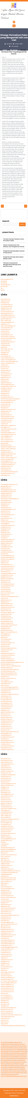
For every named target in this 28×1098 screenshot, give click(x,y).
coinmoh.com (5, 899)
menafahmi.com (6, 952)
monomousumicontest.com (9, 625)
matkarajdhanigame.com (8, 509)
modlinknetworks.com (7, 721)
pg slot (24, 1048)
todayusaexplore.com (7, 764)
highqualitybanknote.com (8, 935)
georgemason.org (6, 486)
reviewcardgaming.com (8, 660)
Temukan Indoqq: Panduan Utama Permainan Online (13, 240)
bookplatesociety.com (7, 828)
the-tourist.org (5, 351)
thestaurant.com (6, 692)
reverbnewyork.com (7, 796)
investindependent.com (8, 944)
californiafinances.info (7, 418)
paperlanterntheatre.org (8, 878)
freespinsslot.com (6, 550)
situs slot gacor (5, 1049)
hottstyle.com (5, 938)
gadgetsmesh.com (6, 577)
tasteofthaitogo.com (7, 402)
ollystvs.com (4, 598)
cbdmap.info (4, 506)
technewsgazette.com (7, 384)
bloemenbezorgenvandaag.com (10, 399)
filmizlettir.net (5, 303)
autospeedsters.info (7, 621)
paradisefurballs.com (7, 552)
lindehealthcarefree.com (8, 491)
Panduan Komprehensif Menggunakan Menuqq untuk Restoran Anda (12, 264)
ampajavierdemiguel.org (8, 775)
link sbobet (7, 1048)
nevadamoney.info (6, 422)
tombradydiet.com (6, 823)
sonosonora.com (6, 831)
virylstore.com (5, 331)
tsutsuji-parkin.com (6, 865)
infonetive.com (5, 413)
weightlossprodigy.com (7, 539)
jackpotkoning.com (6, 719)
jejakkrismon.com (6, 377)
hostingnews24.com (7, 936)
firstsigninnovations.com (8, 317)
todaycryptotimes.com (8, 977)
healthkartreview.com (7, 931)
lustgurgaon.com (6, 529)
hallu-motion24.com (7, 440)
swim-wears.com (6, 320)
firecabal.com (5, 920)
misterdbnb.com (6, 683)
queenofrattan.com (6, 605)
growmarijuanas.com (7, 570)
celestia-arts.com (6, 310)
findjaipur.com (5, 787)
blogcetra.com (5, 595)
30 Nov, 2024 (19, 44)
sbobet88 (4, 1065)
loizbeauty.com (5, 372)
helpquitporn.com (6, 933)
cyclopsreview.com (6, 901)
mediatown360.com (7, 452)
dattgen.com (5, 903)
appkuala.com (5, 393)
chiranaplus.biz (5, 431)
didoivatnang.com (6, 904)
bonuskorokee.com (6, 701)
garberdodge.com (6, 319)
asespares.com (5, 890)
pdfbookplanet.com (7, 603)
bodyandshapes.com (7, 1013)
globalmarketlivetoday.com (9, 924)
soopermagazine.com (7, 984)
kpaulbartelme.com (7, 667)
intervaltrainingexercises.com (9, 687)
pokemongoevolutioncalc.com (10, 732)
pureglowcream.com (7, 397)
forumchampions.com (7, 311)
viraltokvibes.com (6, 340)
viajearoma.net (5, 863)
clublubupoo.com (6, 696)
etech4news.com (6, 913)
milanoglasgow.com (7, 436)
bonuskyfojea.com (6, 700)
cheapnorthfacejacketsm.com (10, 819)
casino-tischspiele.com (8, 363)
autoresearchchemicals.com (9, 472)
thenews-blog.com (6, 976)
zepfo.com (4, 970)
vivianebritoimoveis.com (8, 342)
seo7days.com (5, 395)
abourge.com (5, 883)
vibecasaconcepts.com (8, 643)
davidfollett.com (6, 792)
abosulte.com (5, 1002)
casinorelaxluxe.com (7, 705)
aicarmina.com (5, 782)
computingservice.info (7, 586)
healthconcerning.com (7, 559)
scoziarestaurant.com (7, 992)
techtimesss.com (6, 329)
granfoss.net (4, 443)
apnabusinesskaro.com (8, 473)
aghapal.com (5, 858)
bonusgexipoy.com (6, 703)
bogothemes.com (6, 814)
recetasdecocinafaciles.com (9, 872)
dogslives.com (5, 602)
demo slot (4, 1064)
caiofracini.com (5, 587)
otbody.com (4, 365)
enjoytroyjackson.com (7, 910)
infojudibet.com (5, 504)
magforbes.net (5, 344)
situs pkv (12, 1044)
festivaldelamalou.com (7, 315)
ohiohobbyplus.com (6, 812)
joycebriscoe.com (6, 780)
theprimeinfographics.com (9, 673)
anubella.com (5, 1006)
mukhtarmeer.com (6, 954)
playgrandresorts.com (7, 742)
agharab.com (5, 867)
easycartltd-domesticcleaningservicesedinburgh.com (13, 1024)
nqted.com (4, 958)
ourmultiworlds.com (7, 304)
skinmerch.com (5, 798)
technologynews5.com (7, 972)
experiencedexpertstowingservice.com (12, 662)
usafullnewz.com (6, 759)
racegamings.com (6, 735)
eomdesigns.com (6, 634)
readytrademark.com (7, 988)
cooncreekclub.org (6, 306)
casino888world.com (7, 682)
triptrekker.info (5, 635)
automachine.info (6, 619)
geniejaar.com (5, 531)
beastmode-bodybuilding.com (10, 499)
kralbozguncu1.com (6, 945)
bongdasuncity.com (7, 547)
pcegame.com (5, 963)
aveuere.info (4, 554)
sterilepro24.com (6, 657)
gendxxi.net (4, 637)
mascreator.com (6, 951)
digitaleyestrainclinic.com (8, 454)
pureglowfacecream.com (8, 386)
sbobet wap (11, 1064)
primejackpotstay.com (7, 737)
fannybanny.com (6, 716)
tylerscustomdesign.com (8, 326)
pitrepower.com (5, 450)
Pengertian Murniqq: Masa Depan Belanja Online (13, 257)
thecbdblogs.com (6, 470)
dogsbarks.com (5, 906)
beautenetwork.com (7, 1009)
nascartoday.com (6, 956)
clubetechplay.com (6, 707)
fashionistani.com (6, 917)
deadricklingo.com (6, 627)
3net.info (3, 842)
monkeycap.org (5, 345)
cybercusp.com (5, 1018)
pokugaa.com (5, 739)
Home (5, 50)
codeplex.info (5, 844)
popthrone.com (5, 511)
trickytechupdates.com (8, 464)
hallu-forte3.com (6, 438)
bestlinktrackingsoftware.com (10, 694)
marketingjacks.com (7, 461)
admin (10, 44)
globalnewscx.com (6, 600)
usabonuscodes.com (7, 979)
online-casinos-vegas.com (9, 457)
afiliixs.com (4, 885)
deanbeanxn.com (6, 507)
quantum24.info (5, 644)
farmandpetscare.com (7, 584)
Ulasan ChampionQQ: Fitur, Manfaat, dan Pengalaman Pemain (13, 246)
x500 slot (17, 1046)
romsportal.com (6, 744)
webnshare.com (5, 571)
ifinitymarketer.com (7, 717)
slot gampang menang (10, 1074)
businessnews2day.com (8, 653)
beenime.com (5, 676)
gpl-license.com (5, 926)
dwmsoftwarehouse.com (8, 908)
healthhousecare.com (7, 929)
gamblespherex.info (7, 630)
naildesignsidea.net (6, 874)
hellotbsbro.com (6, 582)
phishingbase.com (6, 733)
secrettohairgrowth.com (8, 400)
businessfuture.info (6, 502)
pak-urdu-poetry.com (7, 593)
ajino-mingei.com (6, 815)
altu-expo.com (5, 860)
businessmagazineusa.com (9, 648)
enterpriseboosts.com (7, 358)
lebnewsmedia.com (6, 830)
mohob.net (4, 538)
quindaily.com (5, 1000)
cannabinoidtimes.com (7, 555)
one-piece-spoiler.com (8, 612)
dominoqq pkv (15, 1069)
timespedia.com (5, 376)
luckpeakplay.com (6, 726)
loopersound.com (6, 805)
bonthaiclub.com (6, 824)
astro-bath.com (5, 856)
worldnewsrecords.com (8, 655)
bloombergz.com (6, 356)
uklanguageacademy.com (8, 490)
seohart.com (4, 993)
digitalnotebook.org (6, 543)
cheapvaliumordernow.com (9, 675)
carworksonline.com (7, 328)
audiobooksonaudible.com (8, 1008)
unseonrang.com (6, 591)
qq (1, 288)
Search (5, 221)
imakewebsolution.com (7, 515)
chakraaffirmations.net (7, 525)
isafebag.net (4, 354)
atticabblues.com (6, 894)
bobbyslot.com (5, 532)
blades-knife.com (6, 611)
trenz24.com (4, 368)
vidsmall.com (5, 651)
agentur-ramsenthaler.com (9, 632)
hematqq (15, 1067)
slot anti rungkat (15, 1049)
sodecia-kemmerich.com (8, 678)
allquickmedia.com (6, 383)
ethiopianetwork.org (7, 575)
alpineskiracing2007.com (8, 447)
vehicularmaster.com (7, 771)
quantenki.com (5, 646)
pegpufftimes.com (6, 308)
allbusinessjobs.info (6, 493)
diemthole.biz (5, 379)
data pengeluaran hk (7, 279)
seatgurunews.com (6, 840)
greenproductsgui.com (7, 557)
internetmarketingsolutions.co (10, 596)
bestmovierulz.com (6, 801)
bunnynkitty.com (6, 404)
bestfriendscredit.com (7, 851)
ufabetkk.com (5, 381)
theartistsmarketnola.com (9, 429)
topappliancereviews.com (8, 463)
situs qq (3, 1053)
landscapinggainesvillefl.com (9, 947)
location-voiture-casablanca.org (10, 666)
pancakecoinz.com (6, 518)
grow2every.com (6, 928)
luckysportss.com (6, 724)
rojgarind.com (5, 561)
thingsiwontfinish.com (7, 749)
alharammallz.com (6, 887)
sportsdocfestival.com (7, 746)
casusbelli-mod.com (7, 826)
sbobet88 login (12, 1065)
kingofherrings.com (6, 388)
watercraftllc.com (6, 881)
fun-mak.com (5, 680)
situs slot (23, 1049)
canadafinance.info (6, 420)
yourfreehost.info (6, 817)
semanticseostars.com (7, 566)
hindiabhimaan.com (6, 466)
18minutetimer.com (6, 564)
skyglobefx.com (5, 628)
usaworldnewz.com (6, 762)
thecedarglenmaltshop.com (9, 484)
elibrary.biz (4, 853)
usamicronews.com (6, 728)
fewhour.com (5, 563)
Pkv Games (14, 46)
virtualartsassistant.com (8, 671)
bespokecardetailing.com (8, 849)
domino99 (9, 1042)
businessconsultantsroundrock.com (11, 1015)
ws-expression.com (6, 967)
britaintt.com (5, 1020)
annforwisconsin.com (7, 785)
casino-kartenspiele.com (8, 360)
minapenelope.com (6, 807)
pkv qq (3, 1042)
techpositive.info (6, 589)
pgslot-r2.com (5, 965)
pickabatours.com (6, 497)
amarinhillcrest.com (7, 349)
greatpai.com (5, 876)
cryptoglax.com (5, 810)
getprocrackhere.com (7, 712)
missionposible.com (6, 456)
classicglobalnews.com (7, 1016)
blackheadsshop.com (7, 664)
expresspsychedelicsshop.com (10, 915)
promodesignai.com (7, 997)
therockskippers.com (7, 441)
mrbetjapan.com (6, 390)
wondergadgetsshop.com (8, 839)
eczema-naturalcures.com (9, 855)
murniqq (9, 1067)
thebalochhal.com (6, 769)
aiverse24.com (5, 1004)
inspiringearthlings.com (8, 942)
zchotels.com (5, 968)
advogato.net (5, 352)
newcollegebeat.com (7, 794)
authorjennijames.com (7, 862)
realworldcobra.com (7, 618)
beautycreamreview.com (8, 897)
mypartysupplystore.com (8, 783)
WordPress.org (14, 1096)
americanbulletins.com (7, 888)
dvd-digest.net (5, 427)
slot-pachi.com (5, 548)
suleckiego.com (5, 475)
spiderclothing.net (6, 837)
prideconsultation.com (7, 522)
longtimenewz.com (6, 723)
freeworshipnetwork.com (8, 880)
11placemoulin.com (6, 534)
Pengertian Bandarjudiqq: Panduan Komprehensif (13, 251)
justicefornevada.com (7, 579)
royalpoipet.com (6, 691)
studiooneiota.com (6, 614)
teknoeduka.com (6, 974)
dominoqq (4, 281)
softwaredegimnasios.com (8, 983)
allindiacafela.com (6, 445)
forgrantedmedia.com (7, 322)
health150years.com (7, 335)
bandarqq (4, 283)
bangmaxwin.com (6, 411)
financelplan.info (6, 500)
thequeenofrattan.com (7, 607)
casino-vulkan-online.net (8, 448)
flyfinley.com (4, 520)
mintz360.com (5, 536)
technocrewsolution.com (8, 338)
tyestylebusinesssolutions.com (10, 689)
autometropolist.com (7, 896)
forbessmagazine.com (7, 922)
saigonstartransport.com (8, 409)
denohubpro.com (6, 609)
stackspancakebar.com (8, 432)
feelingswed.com (6, 919)
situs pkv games (5, 285)
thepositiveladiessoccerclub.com (10, 871)
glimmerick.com (5, 791)
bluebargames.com (6, 313)
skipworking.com (6, 370)
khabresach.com (6, 468)
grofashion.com (5, 730)
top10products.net (6, 495)
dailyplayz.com (5, 710)
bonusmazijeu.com (6, 698)
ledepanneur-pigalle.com (8, 425)
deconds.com (5, 1022)
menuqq (3, 1067)
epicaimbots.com (6, 912)
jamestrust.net (5, 367)
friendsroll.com (5, 835)
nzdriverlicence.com (7, 960)
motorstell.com (5, 333)
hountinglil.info (5, 523)
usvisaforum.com (6, 799)
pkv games (4, 286)
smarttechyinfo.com (7, 541)
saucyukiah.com (5, 299)
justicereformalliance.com (8, 808)
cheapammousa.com (7, 869)
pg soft (19, 1048)
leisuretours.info (5, 580)
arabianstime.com (6, 892)
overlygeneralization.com (8, 573)
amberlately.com (6, 778)
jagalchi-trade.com (6, 803)
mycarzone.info (5, 641)
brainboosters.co (6, 776)
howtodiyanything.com (7, 940)
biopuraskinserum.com (7, 416)
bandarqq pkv (17, 1042)
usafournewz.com (6, 767)
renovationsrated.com (7, 990)
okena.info (4, 846)
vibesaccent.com (6, 773)
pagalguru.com (5, 961)
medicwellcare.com (7, 650)
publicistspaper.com (7, 999)
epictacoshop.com (6, 415)
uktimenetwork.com (7, 760)
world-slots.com (6, 513)
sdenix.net (4, 347)
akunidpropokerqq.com (8, 847)
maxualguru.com (6, 545)
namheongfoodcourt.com (8, 434)
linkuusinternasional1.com (8, 833)
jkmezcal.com (5, 685)
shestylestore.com (6, 748)
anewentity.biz (5, 392)
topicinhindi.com (6, 488)
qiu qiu (2, 290)
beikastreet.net (5, 301)
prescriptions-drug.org (7, 336)
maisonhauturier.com (7, 949)
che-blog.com (5, 516)
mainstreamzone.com (7, 568)
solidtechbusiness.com (7, 659)
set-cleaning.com (6, 995)
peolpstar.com (5, 324)
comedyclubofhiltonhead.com (10, 669)
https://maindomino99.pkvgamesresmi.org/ (14, 1076)
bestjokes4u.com (6, 527)
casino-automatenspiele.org (9, 361)
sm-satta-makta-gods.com (9, 981)
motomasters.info (6, 639)
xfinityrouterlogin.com (7, 459)
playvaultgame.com (7, 740)
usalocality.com (5, 766)
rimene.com (4, 424)
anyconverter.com (6, 374)
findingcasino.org (6, 616)
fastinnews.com (5, 714)
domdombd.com (6, 708)
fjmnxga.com (5, 408)
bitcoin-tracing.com (7, 1011)
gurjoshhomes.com (6, 821)
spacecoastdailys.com (7, 986)
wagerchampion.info (7, 623)
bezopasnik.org (5, 406)
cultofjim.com (5, 789)
